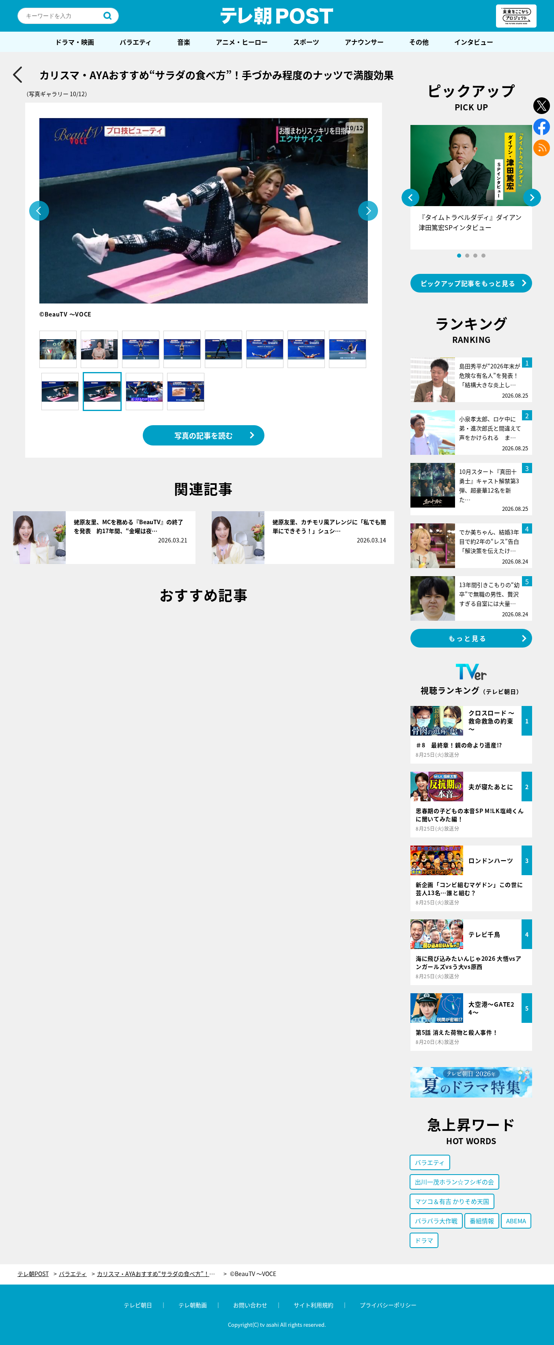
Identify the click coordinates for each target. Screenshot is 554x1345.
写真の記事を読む (203, 435)
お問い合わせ (250, 1305)
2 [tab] (467, 256)
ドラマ (424, 1240)
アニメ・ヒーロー (242, 42)
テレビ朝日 (138, 1305)
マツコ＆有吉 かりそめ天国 (452, 1201)
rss (541, 148)
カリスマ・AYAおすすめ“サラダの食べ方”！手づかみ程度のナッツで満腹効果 (162, 1273)
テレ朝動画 (192, 1305)
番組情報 (482, 1220)
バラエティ (136, 42)
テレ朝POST (277, 16)
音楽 (183, 42)
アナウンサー (364, 42)
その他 (419, 42)
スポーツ (306, 42)
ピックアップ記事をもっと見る (468, 283)
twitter (541, 105)
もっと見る (468, 638)
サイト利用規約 (313, 1305)
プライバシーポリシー (388, 1305)
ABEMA (516, 1220)
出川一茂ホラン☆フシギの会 (454, 1181)
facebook (541, 126)
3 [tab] (475, 256)
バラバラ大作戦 (436, 1220)
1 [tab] (459, 256)
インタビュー (473, 42)
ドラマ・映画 (74, 42)
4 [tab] (483, 256)
